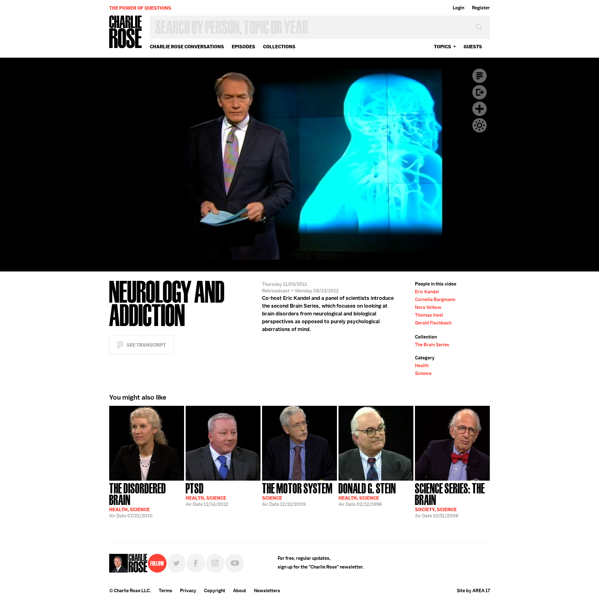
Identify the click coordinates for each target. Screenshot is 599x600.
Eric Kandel (427, 292)
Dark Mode (479, 125)
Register (481, 8)
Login (458, 8)
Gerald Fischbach (433, 323)
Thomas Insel (429, 315)
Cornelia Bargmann (435, 299)
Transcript (479, 76)
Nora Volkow (428, 307)
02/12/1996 (367, 494)
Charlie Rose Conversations (187, 47)
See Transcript (146, 345)
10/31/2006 (450, 500)
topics (442, 47)
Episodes (243, 47)
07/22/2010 (137, 500)
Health (422, 365)
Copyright (214, 591)
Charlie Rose (125, 32)
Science (423, 373)
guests (473, 47)
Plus (479, 109)
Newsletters (267, 591)
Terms (165, 591)
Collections (279, 47)
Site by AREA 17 (473, 591)
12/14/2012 (207, 494)
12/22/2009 (297, 494)
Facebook (196, 563)
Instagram (215, 563)
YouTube (234, 563)
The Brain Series (432, 345)
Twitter (176, 563)
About (239, 591)
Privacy (188, 591)
